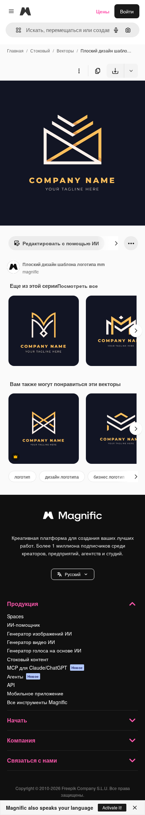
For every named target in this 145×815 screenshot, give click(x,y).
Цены (102, 11)
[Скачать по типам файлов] (131, 71)
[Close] (135, 807)
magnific (31, 271)
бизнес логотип (109, 477)
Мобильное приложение (35, 693)
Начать (17, 720)
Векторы (65, 50)
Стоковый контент (27, 659)
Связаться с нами (32, 760)
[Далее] (116, 243)
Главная (15, 50)
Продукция (22, 604)
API (11, 684)
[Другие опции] (79, 71)
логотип (22, 477)
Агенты (23, 676)
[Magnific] (72, 517)
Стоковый (40, 50)
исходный (47, 94)
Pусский (73, 574)
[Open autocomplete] (15, 30)
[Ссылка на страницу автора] (13, 268)
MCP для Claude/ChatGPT (45, 667)
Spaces (15, 616)
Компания (21, 740)
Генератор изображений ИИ (39, 633)
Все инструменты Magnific (37, 702)
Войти (127, 11)
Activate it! (112, 807)
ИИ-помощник (23, 624)
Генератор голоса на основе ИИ (44, 650)
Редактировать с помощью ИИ (61, 243)
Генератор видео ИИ (31, 641)
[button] (72, 574)
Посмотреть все (77, 285)
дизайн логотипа (62, 477)
